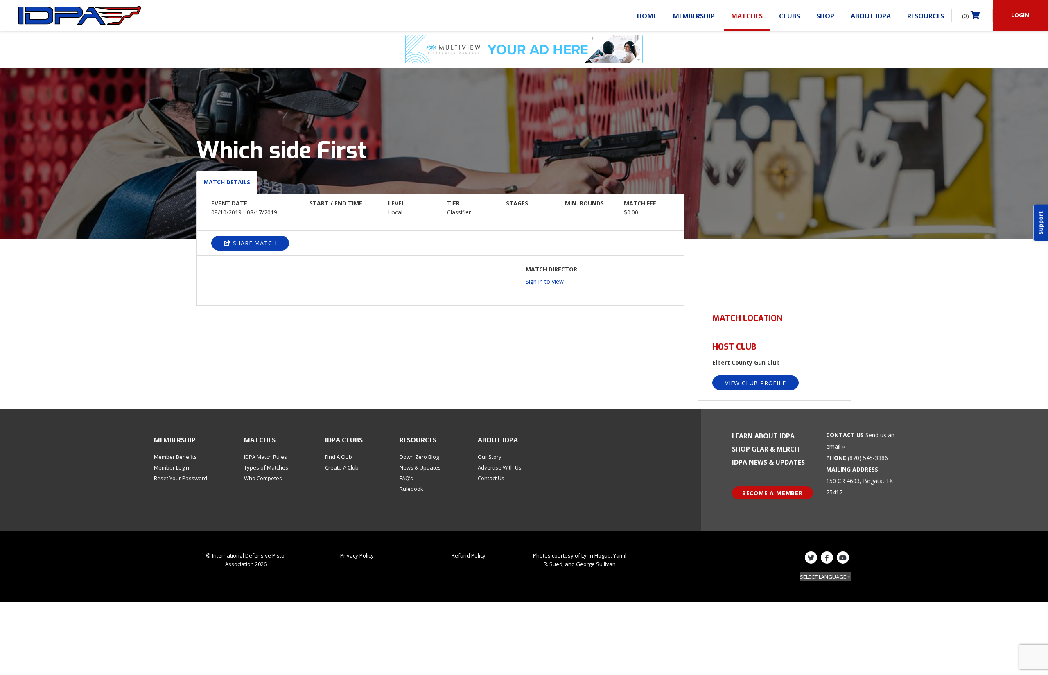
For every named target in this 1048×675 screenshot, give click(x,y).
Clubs (789, 15)
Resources (925, 15)
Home (647, 15)
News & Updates (420, 467)
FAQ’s (406, 478)
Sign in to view (545, 281)
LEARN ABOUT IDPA (763, 435)
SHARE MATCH (254, 243)
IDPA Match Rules (265, 457)
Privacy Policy (357, 555)
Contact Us (491, 478)
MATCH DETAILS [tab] (226, 182)
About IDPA (871, 15)
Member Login (171, 467)
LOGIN (1020, 15)
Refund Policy (469, 555)
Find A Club (338, 457)
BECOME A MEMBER (772, 493)
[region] (774, 236)
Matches (747, 15)
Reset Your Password (180, 478)
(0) (966, 16)
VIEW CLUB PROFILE (755, 383)
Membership (694, 15)
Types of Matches (266, 467)
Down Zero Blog (419, 457)
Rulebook (411, 488)
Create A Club (342, 467)
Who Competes (263, 478)
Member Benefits (175, 457)
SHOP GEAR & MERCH (766, 449)
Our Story (489, 457)
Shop (825, 15)
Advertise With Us (500, 467)
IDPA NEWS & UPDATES (768, 462)
